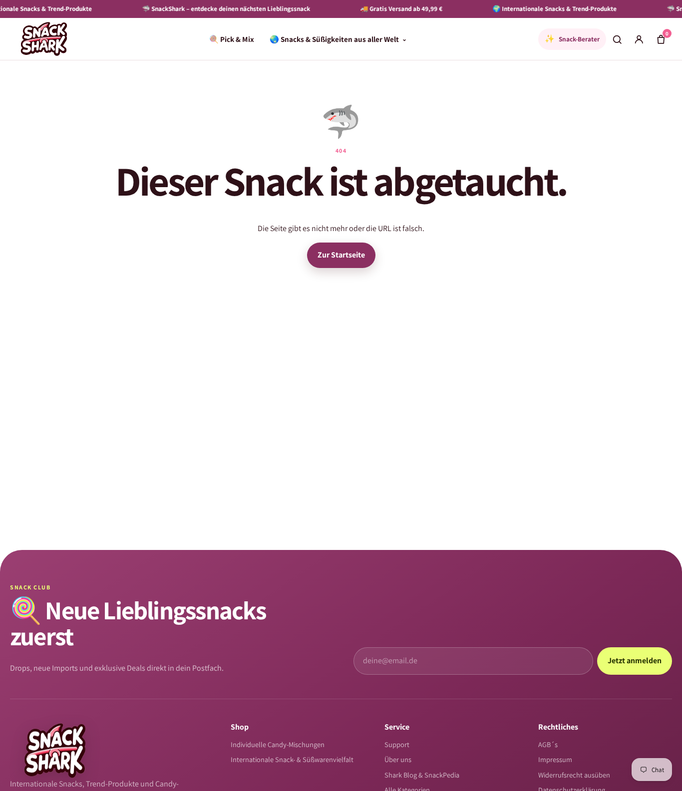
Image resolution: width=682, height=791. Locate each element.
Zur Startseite (341, 255)
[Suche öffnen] (617, 39)
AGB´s (548, 744)
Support (396, 744)
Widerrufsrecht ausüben (574, 775)
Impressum (555, 759)
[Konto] (639, 39)
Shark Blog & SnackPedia (421, 775)
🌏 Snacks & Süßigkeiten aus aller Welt (338, 39)
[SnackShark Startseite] (44, 39)
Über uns (397, 759)
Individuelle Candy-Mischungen (278, 744)
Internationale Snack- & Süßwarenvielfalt (292, 759)
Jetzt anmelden (635, 660)
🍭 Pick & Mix (231, 39)
